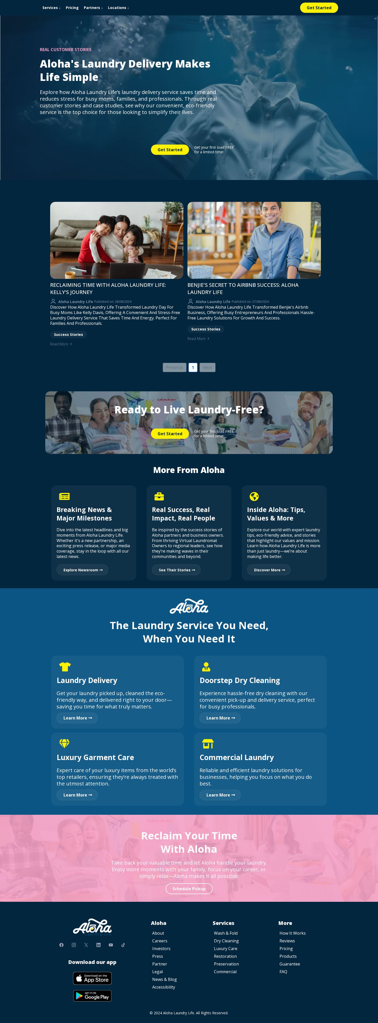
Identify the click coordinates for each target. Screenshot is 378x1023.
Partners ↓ (93, 7)
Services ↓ (51, 7)
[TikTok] (123, 945)
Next (207, 367)
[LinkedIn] (98, 945)
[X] (86, 945)
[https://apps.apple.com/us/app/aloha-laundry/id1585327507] (92, 978)
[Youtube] (111, 945)
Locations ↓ (118, 7)
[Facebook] (61, 945)
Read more (59, 344)
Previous (174, 367)
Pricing (72, 7)
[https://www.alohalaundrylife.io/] (92, 927)
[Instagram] (74, 945)
